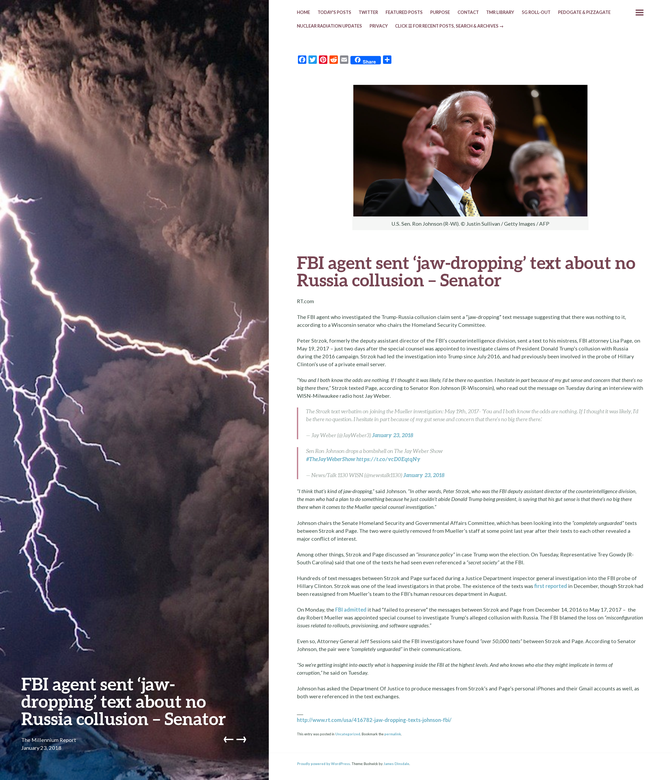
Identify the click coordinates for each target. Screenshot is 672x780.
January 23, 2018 (392, 435)
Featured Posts (404, 12)
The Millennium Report (48, 740)
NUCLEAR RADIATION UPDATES (329, 26)
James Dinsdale (396, 764)
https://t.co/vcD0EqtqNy (388, 459)
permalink (392, 734)
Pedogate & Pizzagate (584, 12)
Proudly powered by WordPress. (324, 764)
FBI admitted (350, 609)
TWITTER (368, 12)
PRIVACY (379, 26)
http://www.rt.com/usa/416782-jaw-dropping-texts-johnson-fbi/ (374, 720)
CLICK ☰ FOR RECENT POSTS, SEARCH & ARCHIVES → (449, 26)
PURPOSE (440, 12)
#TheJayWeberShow (330, 459)
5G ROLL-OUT (536, 12)
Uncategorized (347, 734)
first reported (550, 586)
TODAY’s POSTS (334, 12)
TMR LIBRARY (500, 12)
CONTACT (468, 12)
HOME (303, 12)
